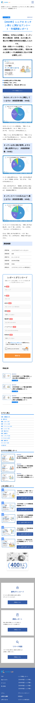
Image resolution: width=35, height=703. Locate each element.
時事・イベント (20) (5, 424)
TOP (2, 676)
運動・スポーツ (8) (5, 421)
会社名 (7, 303)
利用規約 (20, 696)
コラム (2, 693)
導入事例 (3, 686)
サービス (3, 683)
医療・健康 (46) (4, 440)
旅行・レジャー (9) (5, 428)
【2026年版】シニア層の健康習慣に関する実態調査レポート (25, 685)
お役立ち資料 (4, 696)
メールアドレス (9, 326)
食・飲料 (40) (4, 419)
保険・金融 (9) (4, 433)
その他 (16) (3, 445)
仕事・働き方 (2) (4, 431)
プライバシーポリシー (16, 342)
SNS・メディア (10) (5, 435)
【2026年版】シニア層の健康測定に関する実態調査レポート (25, 679)
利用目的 (8, 334)
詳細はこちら (17, 602)
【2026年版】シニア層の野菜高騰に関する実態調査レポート (25, 688)
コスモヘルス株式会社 (23, 699)
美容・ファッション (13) (6, 426)
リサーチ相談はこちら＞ (17, 90)
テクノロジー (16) (5, 442)
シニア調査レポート (23, 676)
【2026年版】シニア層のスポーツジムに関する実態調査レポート (25, 682)
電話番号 (8, 319)
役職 (7, 311)
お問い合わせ (4, 699)
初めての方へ (4, 679)
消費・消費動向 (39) (5, 416)
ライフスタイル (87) (5, 438)
